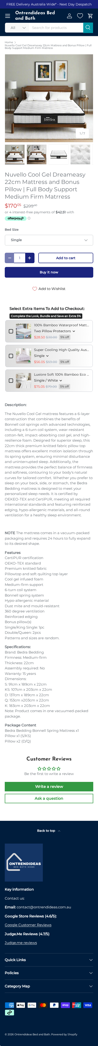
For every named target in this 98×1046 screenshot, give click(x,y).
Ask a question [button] (49, 798)
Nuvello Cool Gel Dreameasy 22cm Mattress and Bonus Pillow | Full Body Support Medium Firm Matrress (48, 47)
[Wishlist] (80, 16)
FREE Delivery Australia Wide (30, 4)
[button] (90, 16)
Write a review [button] (49, 786)
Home (9, 42)
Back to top (46, 830)
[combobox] (49, 28)
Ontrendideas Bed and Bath (32, 1034)
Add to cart (65, 258)
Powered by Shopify (64, 1034)
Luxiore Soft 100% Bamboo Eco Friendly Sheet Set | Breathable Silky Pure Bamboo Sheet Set (61, 374)
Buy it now (49, 272)
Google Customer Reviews (28, 925)
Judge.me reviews (21, 942)
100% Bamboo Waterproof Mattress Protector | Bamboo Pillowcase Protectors (61, 325)
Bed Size (12, 229)
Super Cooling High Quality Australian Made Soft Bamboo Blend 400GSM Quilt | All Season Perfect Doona (61, 350)
